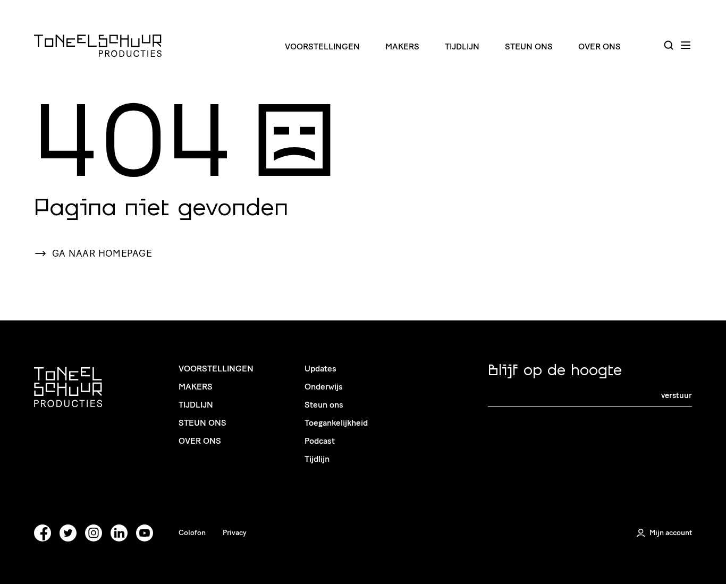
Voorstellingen (322, 46)
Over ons (599, 46)
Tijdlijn (462, 46)
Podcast (320, 441)
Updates (320, 368)
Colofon (192, 532)
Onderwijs (324, 387)
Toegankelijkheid (336, 423)
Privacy (235, 532)
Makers (402, 46)
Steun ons (529, 46)
